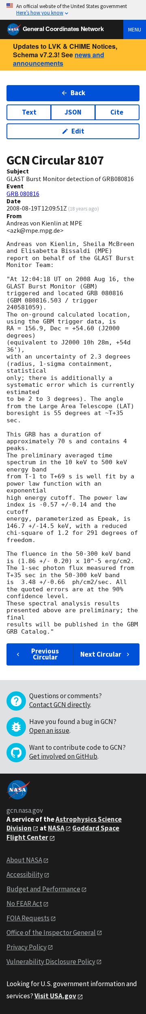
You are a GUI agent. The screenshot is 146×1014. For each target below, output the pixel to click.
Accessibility (24, 874)
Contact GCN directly (59, 704)
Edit (77, 131)
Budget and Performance (43, 889)
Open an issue (49, 730)
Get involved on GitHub (63, 756)
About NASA (24, 859)
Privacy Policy (26, 947)
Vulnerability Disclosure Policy (50, 961)
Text (29, 112)
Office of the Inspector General (51, 932)
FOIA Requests (27, 918)
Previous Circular (45, 654)
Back (78, 92)
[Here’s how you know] (73, 10)
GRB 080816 (22, 194)
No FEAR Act (24, 903)
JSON (73, 112)
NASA (56, 828)
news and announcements (58, 59)
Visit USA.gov (55, 995)
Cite (116, 112)
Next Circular (100, 654)
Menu (134, 29)
